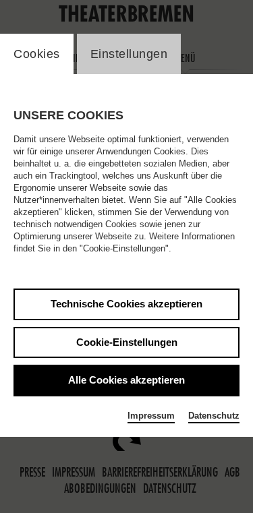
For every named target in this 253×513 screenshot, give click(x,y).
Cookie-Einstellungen (126, 342)
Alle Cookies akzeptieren (126, 380)
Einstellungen (129, 54)
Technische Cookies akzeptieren (126, 303)
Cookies (36, 54)
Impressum (151, 416)
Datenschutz (214, 416)
